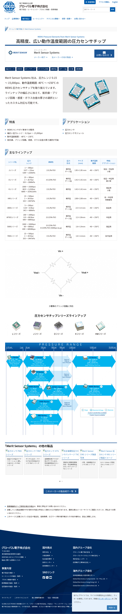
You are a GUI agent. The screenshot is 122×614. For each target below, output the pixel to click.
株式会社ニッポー (79, 559)
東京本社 (45, 552)
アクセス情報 (104, 2)
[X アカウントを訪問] (47, 577)
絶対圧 (54, 69)
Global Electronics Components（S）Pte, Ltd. (89, 579)
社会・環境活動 (53, 598)
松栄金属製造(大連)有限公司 (82, 575)
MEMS (20, 69)
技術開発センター (48, 566)
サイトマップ (6, 598)
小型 (71, 69)
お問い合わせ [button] (102, 55)
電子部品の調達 (7, 573)
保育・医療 (66, 18)
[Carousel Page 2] (62, 481)
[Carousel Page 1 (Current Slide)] (59, 481)
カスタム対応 (43, 69)
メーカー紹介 (39, 57)
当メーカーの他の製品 (61, 57)
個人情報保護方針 (38, 598)
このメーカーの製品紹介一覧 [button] (59, 491)
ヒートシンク (38, 18)
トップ (6, 18)
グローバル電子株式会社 (81, 552)
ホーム (11, 29)
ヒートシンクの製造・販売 (11, 576)
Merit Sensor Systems (33, 29)
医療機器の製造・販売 (9, 583)
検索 (112, 9)
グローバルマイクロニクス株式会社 (85, 555)
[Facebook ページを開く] (43, 577)
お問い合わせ (79, 18)
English (115, 2)
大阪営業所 (46, 555)
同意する (112, 607)
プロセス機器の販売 (9, 579)
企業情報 (15, 18)
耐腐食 (79, 69)
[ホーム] (10, 7)
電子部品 (25, 18)
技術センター (47, 562)
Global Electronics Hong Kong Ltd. (85, 582)
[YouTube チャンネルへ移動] (50, 577)
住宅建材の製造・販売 (10, 586)
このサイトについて (21, 598)
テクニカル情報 (52, 18)
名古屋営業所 (47, 559)
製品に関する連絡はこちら (11, 560)
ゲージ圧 (63, 69)
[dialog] (96, 602)
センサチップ (30, 69)
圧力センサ (11, 69)
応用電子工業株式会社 (80, 562)
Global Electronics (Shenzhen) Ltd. (85, 585)
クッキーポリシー (105, 598)
